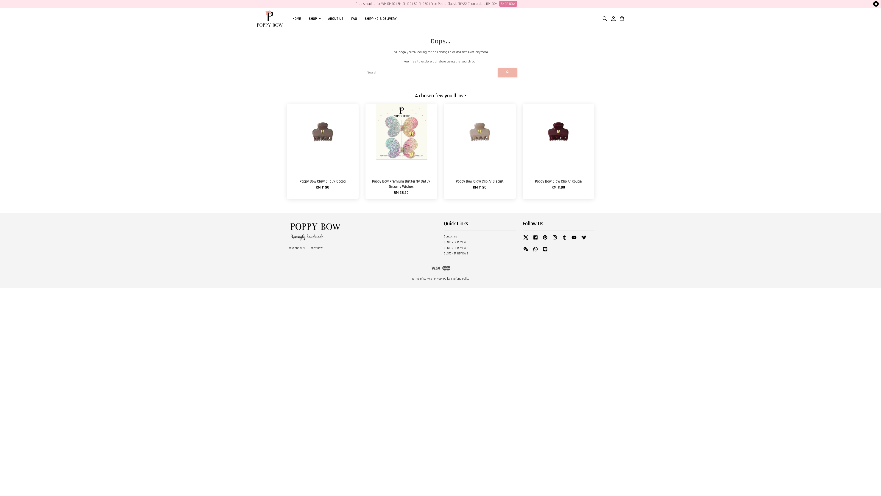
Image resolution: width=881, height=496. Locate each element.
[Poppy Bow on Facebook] (535, 240)
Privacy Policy (442, 279)
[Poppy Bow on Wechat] (526, 251)
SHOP (313, 18)
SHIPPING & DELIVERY (381, 18)
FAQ (354, 18)
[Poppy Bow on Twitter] (526, 240)
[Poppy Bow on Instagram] (555, 240)
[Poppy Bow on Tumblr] (564, 240)
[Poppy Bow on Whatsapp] (535, 251)
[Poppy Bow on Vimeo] (583, 240)
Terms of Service (422, 279)
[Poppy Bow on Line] (545, 251)
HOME (297, 18)
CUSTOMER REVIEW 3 (456, 253)
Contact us (450, 236)
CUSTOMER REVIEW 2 (456, 248)
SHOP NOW (508, 4)
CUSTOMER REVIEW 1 (456, 242)
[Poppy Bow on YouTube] (574, 240)
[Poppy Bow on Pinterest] (545, 240)
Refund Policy (460, 279)
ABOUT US (335, 18)
